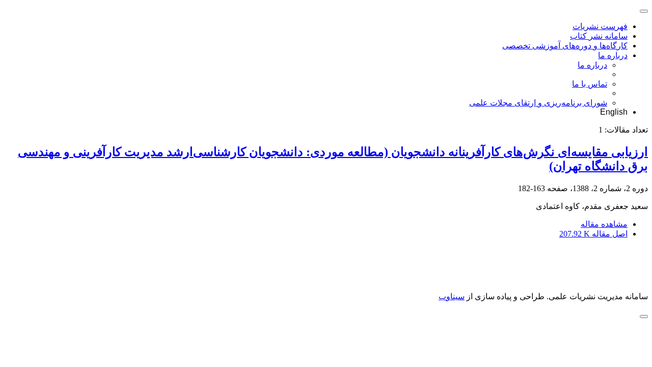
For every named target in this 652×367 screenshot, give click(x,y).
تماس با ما (589, 84)
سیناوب (452, 296)
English (614, 112)
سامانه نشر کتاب (599, 36)
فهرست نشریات (600, 26)
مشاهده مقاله (604, 224)
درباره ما (613, 55)
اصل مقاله (593, 233)
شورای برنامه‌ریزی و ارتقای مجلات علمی (538, 102)
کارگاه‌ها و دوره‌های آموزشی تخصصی (565, 45)
